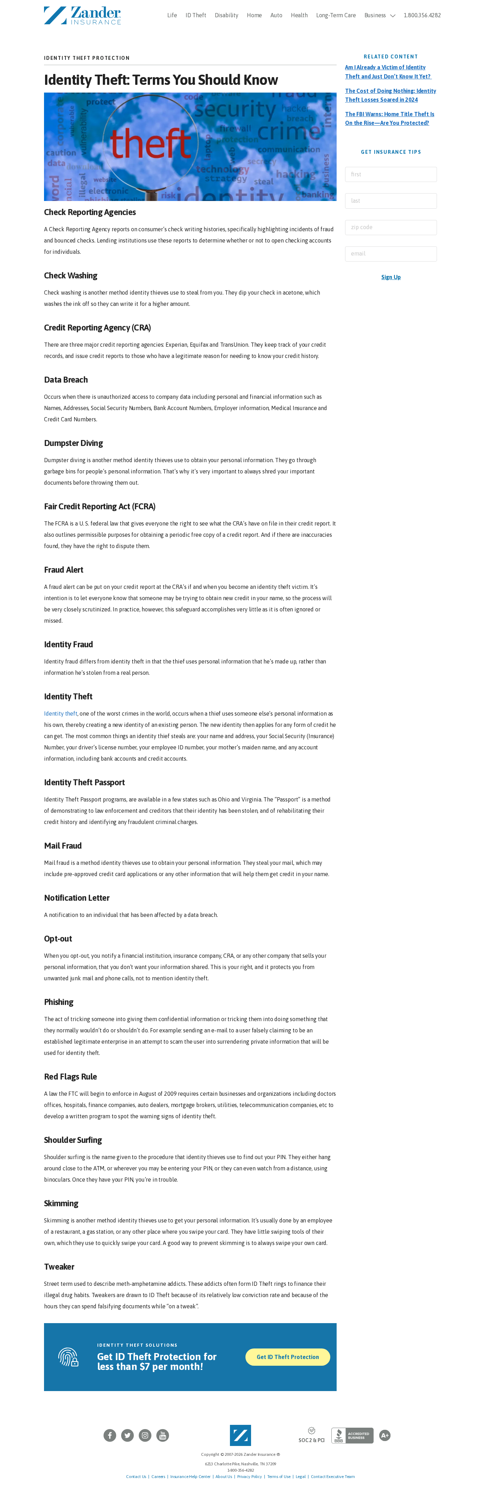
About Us (223, 1476)
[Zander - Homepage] (82, 15)
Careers (158, 1476)
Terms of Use (279, 1476)
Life (172, 15)
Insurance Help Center (190, 1476)
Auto (276, 15)
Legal (301, 1476)
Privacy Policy (249, 1476)
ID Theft (196, 15)
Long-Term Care (336, 15)
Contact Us (136, 1476)
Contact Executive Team (333, 1476)
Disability (226, 15)
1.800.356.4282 (422, 15)
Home (254, 15)
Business (375, 15)
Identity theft (60, 713)
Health (299, 15)
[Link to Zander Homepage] (240, 1435)
